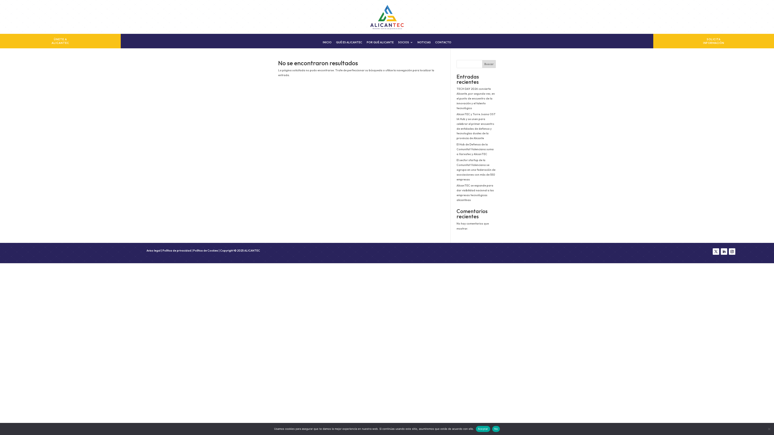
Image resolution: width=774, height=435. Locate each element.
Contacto (443, 42)
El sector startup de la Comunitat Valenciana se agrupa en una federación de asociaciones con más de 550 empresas (476, 169)
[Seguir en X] (716, 251)
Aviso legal (154, 250)
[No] (769, 429)
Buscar (489, 64)
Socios (403, 42)
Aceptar (483, 428)
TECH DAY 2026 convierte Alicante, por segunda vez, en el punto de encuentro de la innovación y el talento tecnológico (476, 98)
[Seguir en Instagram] (732, 251)
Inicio (327, 42)
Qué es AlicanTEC (349, 42)
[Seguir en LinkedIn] (724, 251)
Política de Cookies (205, 250)
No (496, 428)
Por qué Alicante (380, 42)
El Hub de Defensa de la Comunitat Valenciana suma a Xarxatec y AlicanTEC (475, 149)
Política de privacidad (176, 250)
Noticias (424, 42)
